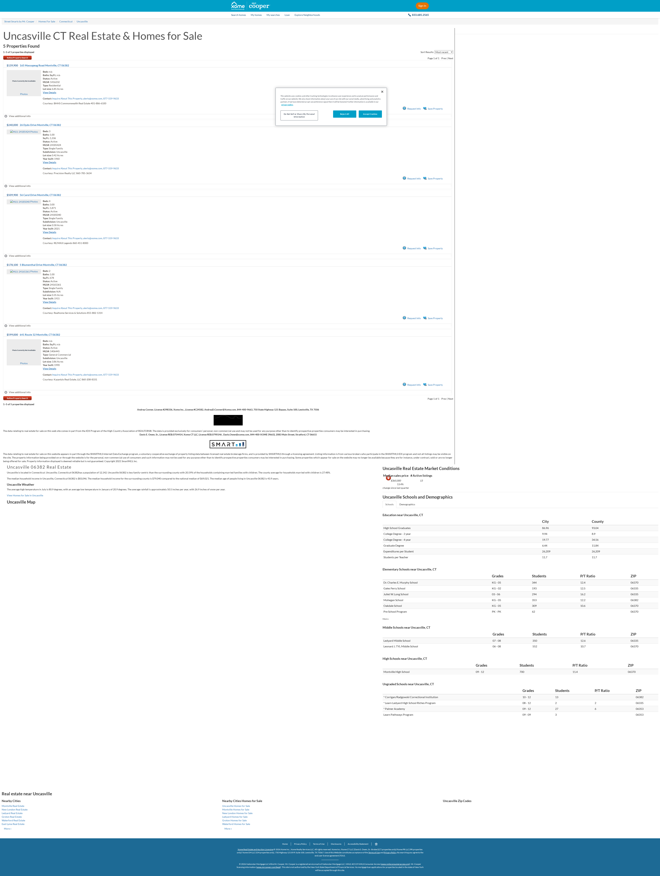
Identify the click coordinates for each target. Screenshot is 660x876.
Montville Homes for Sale (235, 809)
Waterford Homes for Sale (236, 823)
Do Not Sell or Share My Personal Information (299, 115)
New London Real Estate (15, 809)
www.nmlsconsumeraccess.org (395, 864)
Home (285, 844)
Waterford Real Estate (13, 820)
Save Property (435, 108)
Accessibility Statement (358, 844)
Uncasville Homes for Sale (236, 805)
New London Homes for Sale (237, 813)
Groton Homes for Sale (234, 820)
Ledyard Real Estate (12, 813)
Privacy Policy (300, 844)
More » (386, 619)
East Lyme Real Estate (13, 823)
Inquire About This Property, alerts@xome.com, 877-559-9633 (85, 98)
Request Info (414, 108)
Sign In (422, 5)
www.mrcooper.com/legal (268, 867)
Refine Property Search (17, 57)
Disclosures (336, 844)
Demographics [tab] (407, 504)
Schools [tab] (389, 504)
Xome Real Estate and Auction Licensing (255, 849)
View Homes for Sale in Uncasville (25, 495)
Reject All (344, 114)
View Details (49, 92)
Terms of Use (318, 844)
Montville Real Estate (13, 805)
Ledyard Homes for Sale (235, 816)
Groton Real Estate (12, 816)
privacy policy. (287, 105)
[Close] (382, 91)
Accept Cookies (370, 114)
